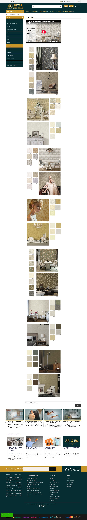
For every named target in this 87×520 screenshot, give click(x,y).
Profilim (68, 478)
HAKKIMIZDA (35, 11)
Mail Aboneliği (69, 484)
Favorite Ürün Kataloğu (55, 496)
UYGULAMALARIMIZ (44, 11)
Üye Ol (71, 6)
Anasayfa (28, 11)
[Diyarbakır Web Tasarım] (41, 506)
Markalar (44, 504)
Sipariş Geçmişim (70, 480)
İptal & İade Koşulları (54, 482)
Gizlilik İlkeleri (52, 484)
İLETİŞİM (52, 11)
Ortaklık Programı (30, 504)
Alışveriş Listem (69, 482)
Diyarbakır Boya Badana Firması (71, 448)
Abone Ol (52, 469)
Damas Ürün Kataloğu (54, 490)
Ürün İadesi (68, 486)
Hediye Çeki (38, 504)
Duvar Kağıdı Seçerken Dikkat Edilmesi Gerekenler (15, 449)
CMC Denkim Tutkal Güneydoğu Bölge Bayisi (65, 11)
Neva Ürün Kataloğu (54, 498)
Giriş (67, 6)
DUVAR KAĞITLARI (12, 14)
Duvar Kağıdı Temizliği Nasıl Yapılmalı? (33, 448)
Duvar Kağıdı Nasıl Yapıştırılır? (51, 448)
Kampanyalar (52, 500)
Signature (19, 14)
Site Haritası (49, 504)
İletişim (54, 504)
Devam (78, 405)
